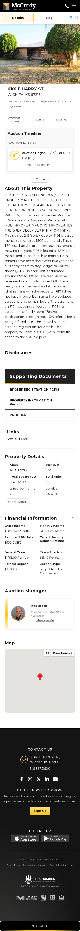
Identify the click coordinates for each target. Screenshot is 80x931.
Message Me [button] (45, 620)
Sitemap (42, 865)
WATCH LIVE (18, 439)
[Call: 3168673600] (67, 6)
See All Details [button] (17, 502)
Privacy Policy (13, 865)
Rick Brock (39, 606)
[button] (70, 18)
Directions (61, 653)
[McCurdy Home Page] (19, 5)
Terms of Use (29, 865)
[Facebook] (22, 779)
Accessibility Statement (62, 865)
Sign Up (40, 811)
